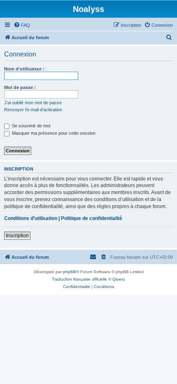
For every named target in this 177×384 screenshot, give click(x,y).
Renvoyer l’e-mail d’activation (33, 109)
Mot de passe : (20, 87)
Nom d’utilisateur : (24, 68)
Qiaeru (118, 279)
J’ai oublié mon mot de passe (33, 102)
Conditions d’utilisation (30, 218)
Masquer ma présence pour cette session (53, 133)
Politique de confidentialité (91, 218)
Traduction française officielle (79, 279)
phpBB (69, 271)
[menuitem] (22, 25)
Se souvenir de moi (30, 125)
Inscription (17, 236)
